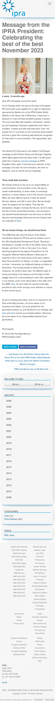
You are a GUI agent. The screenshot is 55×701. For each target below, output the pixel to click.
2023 (8, 418)
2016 (8, 461)
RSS (6, 535)
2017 (8, 455)
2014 (8, 473)
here (18, 220)
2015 (8, 467)
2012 (8, 485)
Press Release (10, 519)
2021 (8, 431)
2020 (8, 436)
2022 (8, 424)
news (6, 515)
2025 (8, 406)
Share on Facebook (28, 346)
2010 (8, 491)
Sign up (40, 384)
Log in (16, 384)
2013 (8, 479)
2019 (8, 443)
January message (29, 160)
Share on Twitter (10, 346)
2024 (8, 412)
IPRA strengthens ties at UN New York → (32, 369)
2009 (8, 497)
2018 (8, 449)
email (4, 682)
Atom (12, 535)
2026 (8, 400)
